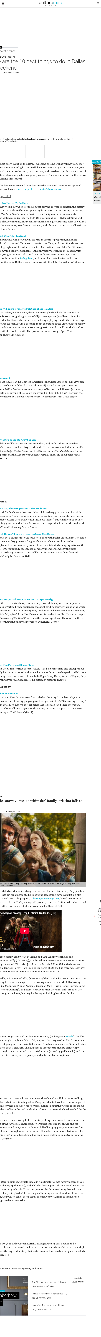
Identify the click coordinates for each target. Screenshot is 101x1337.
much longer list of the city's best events (38, 189)
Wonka (70, 1036)
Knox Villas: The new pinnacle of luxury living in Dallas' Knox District (48, 1307)
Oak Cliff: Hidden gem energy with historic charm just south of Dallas (49, 1284)
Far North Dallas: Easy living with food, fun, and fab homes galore (49, 1295)
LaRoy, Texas (26, 258)
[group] (15, 151)
